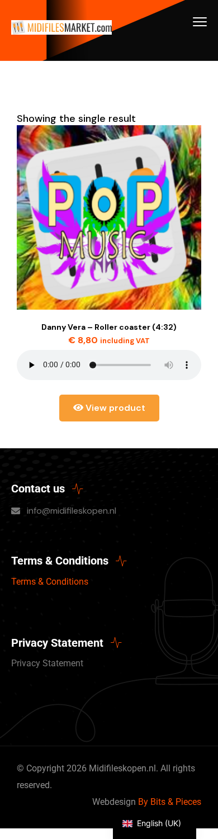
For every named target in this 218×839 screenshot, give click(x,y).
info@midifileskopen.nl (71, 510)
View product (114, 408)
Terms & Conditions (49, 581)
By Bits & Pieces (169, 802)
